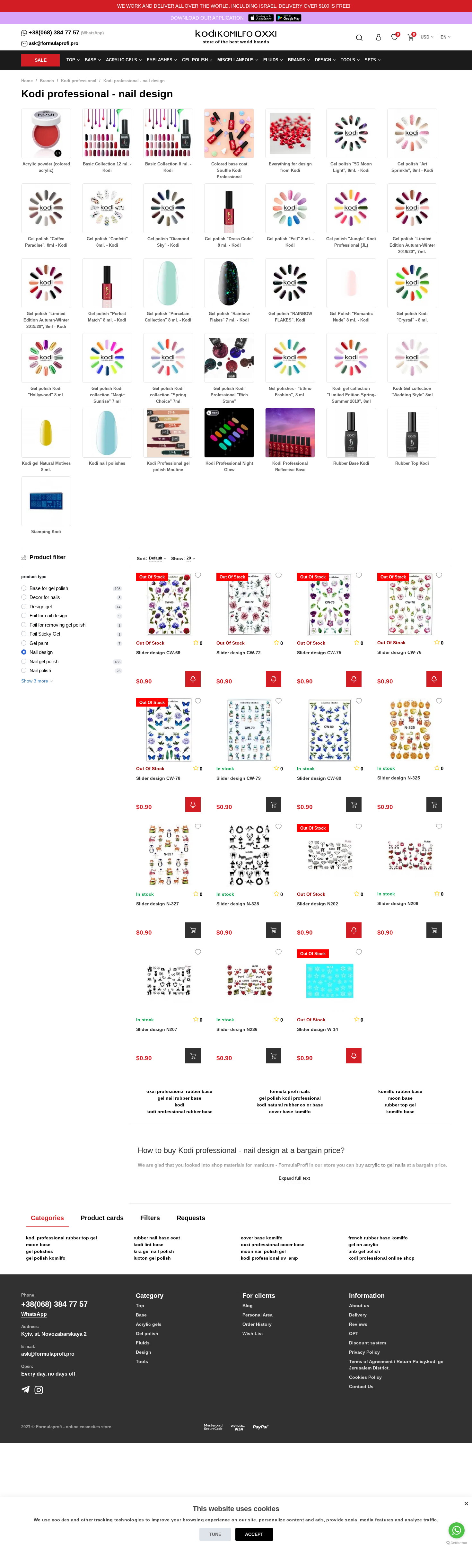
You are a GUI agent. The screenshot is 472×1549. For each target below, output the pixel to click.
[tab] (184, 1295)
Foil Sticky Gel (45, 634)
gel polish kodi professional (290, 1098)
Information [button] (367, 1295)
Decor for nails (45, 597)
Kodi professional (78, 80)
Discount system (367, 1342)
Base (141, 1314)
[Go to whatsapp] (457, 1530)
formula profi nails (290, 1091)
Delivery (358, 1314)
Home (27, 80)
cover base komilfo (290, 1111)
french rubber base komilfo (378, 1237)
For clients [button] (258, 1295)
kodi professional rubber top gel (61, 1237)
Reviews (358, 1324)
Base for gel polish (49, 588)
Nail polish (40, 670)
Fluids (143, 1342)
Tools (142, 1361)
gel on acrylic (363, 1244)
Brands (47, 80)
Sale (41, 60)
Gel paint (39, 643)
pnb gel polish (364, 1251)
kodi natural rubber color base (290, 1104)
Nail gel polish (44, 661)
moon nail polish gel (263, 1251)
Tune (215, 1534)
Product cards (102, 1217)
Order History (257, 1324)
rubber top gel (400, 1104)
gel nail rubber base (179, 1098)
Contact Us (361, 1386)
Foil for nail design (48, 615)
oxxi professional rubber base (179, 1091)
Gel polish (147, 1333)
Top (140, 1305)
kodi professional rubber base (179, 1111)
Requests (191, 1217)
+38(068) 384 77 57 (54, 32)
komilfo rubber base (400, 1091)
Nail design (41, 652)
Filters (150, 1217)
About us (359, 1305)
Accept (254, 1534)
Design (143, 1352)
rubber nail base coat (157, 1237)
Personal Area (257, 1314)
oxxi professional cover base (272, 1244)
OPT (353, 1333)
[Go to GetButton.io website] (456, 1543)
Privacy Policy (364, 1352)
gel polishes (39, 1251)
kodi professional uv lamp (269, 1258)
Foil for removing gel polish (57, 625)
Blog (247, 1305)
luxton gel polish (152, 1258)
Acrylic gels (149, 1324)
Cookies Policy (365, 1377)
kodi (179, 1104)
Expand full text (294, 1178)
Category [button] (149, 1295)
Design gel (41, 606)
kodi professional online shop (381, 1258)
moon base (400, 1098)
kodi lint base (148, 1244)
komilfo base (400, 1111)
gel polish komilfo (46, 1258)
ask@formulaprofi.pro (53, 43)
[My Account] (379, 37)
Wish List (252, 1333)
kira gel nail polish (154, 1251)
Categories (47, 1217)
